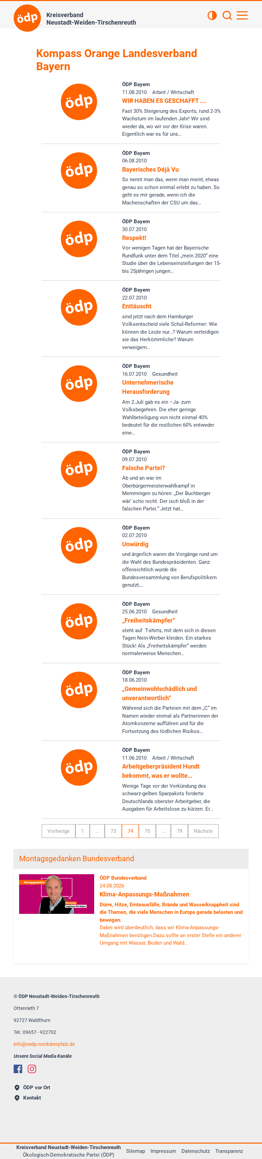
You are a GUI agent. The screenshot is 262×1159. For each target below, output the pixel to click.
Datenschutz (195, 1151)
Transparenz (229, 1151)
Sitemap (135, 1151)
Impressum (163, 1151)
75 (147, 831)
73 (113, 831)
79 (179, 831)
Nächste (203, 831)
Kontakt (32, 1098)
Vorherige (58, 831)
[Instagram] (32, 1069)
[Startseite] (27, 18)
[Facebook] (18, 1069)
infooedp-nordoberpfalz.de (44, 1044)
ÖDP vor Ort (36, 1087)
